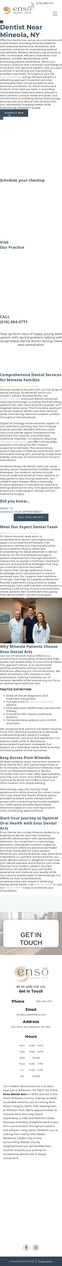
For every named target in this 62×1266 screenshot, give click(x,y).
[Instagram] (36, 1247)
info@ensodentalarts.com (31, 1014)
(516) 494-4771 (43, 884)
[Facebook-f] (26, 1247)
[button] (55, 14)
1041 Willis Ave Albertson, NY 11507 (31, 1026)
